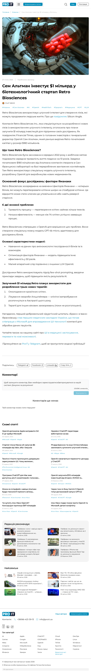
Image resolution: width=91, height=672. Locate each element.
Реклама (23, 649)
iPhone (58, 639)
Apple (22, 636)
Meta (4, 643)
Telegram (12, 626)
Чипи (40, 652)
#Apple (19, 439)
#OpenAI (35, 107)
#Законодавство (65, 511)
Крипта (58, 646)
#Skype (56, 453)
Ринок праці (43, 649)
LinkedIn (8, 626)
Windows (76, 643)
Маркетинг (77, 646)
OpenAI (40, 643)
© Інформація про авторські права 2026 (18, 661)
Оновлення (6, 649)
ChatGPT (41, 636)
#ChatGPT (61, 439)
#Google (20, 453)
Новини (15, 12)
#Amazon (61, 484)
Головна (5, 12)
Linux (75, 639)
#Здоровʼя (58, 107)
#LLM (86, 107)
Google (23, 639)
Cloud (57, 636)
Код (39, 646)
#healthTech (46, 107)
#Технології (6, 497)
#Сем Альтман (18, 107)
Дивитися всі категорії (60, 653)
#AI (28, 107)
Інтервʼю (5, 646)
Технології (59, 649)
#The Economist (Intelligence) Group (14, 467)
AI (3, 636)
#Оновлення (6, 484)
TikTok (57, 643)
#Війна (62, 453)
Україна (76, 649)
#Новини (6, 107)
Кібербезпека (25, 646)
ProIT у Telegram (31, 343)
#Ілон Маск (26, 497)
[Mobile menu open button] (19, 4)
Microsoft (23, 643)
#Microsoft (5, 439)
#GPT (79, 107)
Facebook (3, 626)
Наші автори (61, 614)
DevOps (76, 636)
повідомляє (60, 116)
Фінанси (5, 652)
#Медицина (70, 107)
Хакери (23, 652)
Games (5, 639)
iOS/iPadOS (42, 639)
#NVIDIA (68, 484)
